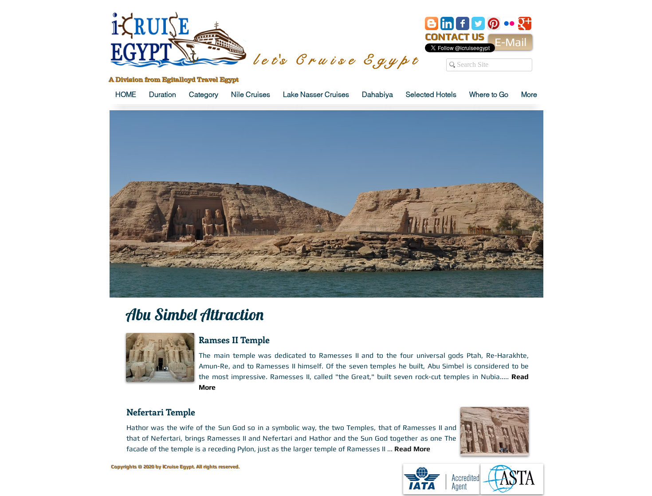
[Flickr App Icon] (509, 23)
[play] (522, 290)
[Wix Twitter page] (478, 23)
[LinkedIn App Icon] (447, 23)
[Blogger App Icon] (431, 23)
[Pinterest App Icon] (493, 23)
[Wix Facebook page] (462, 23)
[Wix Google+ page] (524, 23)
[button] (326, 204)
